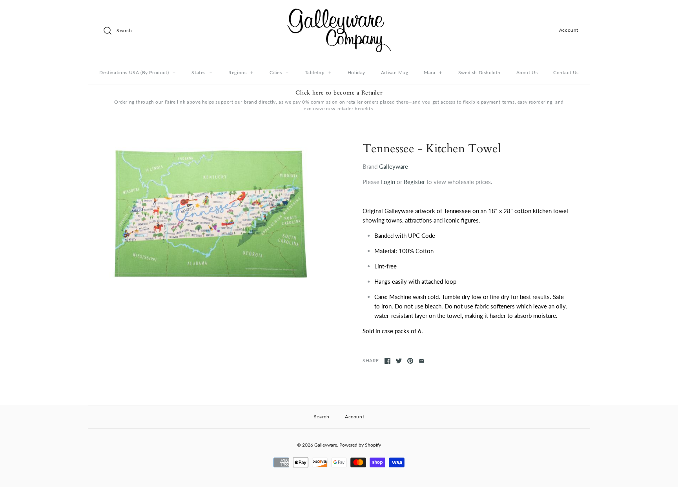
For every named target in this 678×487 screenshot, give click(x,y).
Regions (240, 72)
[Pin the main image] (410, 361)
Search (322, 417)
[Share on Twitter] (399, 361)
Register (414, 181)
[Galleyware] (339, 12)
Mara (433, 72)
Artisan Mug (394, 72)
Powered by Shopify (360, 445)
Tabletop (318, 72)
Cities (279, 72)
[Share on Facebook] (387, 361)
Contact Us (566, 72)
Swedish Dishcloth (479, 72)
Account (568, 30)
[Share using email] (422, 361)
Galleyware (393, 166)
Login (388, 181)
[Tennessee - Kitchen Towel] (209, 214)
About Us (527, 72)
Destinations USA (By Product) (137, 72)
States (201, 72)
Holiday (356, 72)
